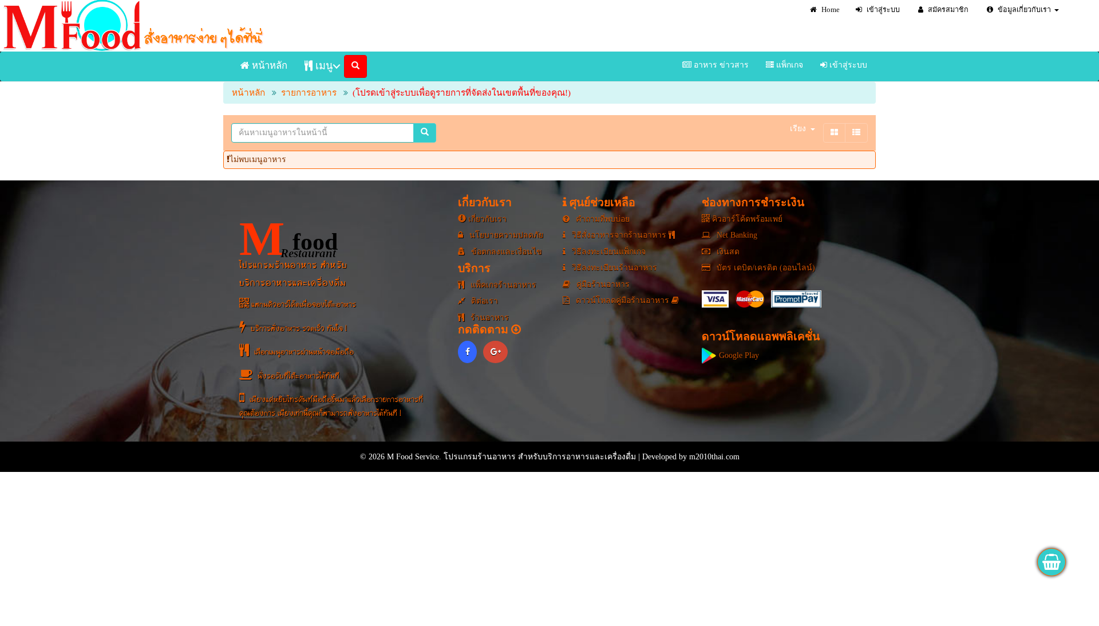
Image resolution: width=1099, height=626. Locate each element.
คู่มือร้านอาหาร (602, 284)
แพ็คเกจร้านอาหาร (502, 285)
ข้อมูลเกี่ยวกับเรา (1023, 10)
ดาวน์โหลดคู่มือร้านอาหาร (622, 300)
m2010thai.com (714, 456)
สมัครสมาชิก (947, 10)
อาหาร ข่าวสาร (720, 65)
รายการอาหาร (309, 92)
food (288, 238)
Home (830, 10)
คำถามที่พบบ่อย (602, 219)
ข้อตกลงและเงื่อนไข (505, 251)
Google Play (738, 355)
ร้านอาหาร (488, 317)
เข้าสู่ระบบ (882, 10)
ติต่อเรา (483, 301)
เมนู (323, 66)
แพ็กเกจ (788, 65)
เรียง (798, 128)
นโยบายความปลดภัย (505, 235)
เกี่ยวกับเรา (486, 219)
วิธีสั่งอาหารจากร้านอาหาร (619, 235)
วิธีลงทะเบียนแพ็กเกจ (608, 251)
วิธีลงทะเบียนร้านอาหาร (613, 267)
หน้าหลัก (268, 65)
